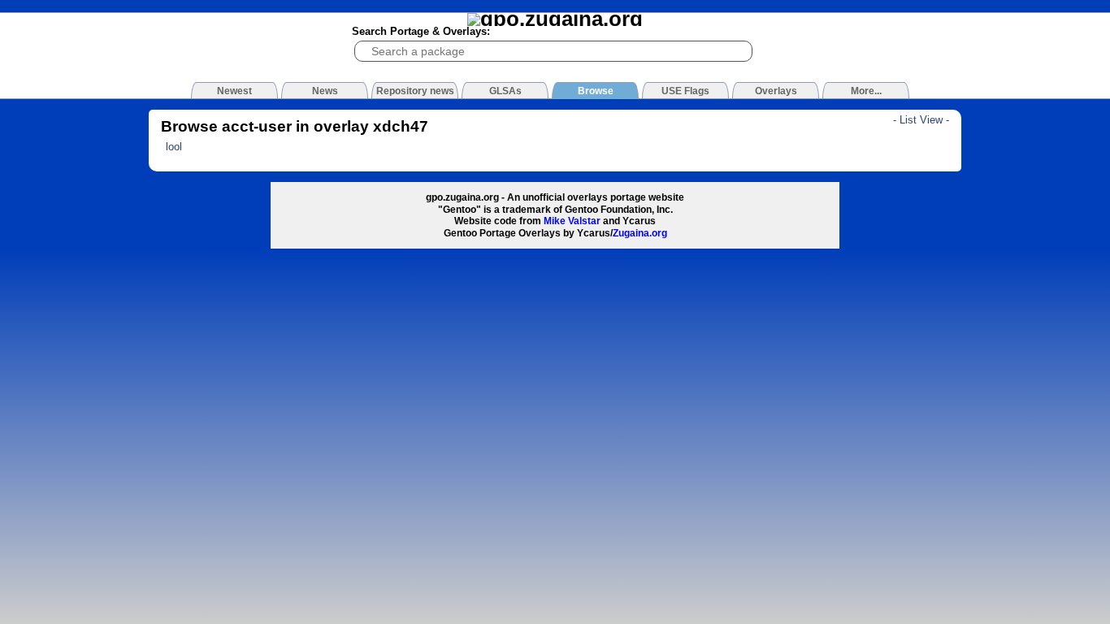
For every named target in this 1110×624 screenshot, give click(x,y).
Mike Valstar (572, 221)
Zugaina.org (640, 233)
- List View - (921, 120)
